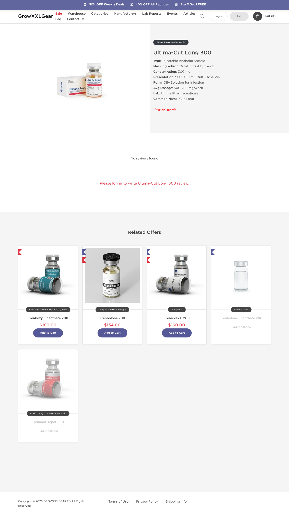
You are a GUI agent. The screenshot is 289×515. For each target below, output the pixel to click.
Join (239, 16)
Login (218, 16)
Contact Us (75, 19)
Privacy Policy (147, 501)
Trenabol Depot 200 (48, 422)
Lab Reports (151, 14)
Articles (189, 14)
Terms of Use (118, 501)
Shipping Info (176, 501)
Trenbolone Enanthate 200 (241, 318)
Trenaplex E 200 (177, 318)
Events (172, 14)
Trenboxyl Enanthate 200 (48, 318)
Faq (58, 19)
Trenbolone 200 (112, 318)
